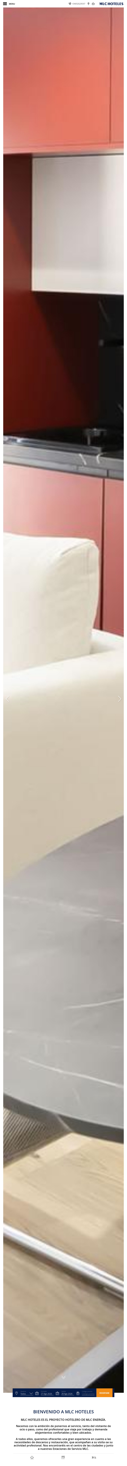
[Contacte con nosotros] (93, 3)
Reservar (104, 1393)
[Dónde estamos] (88, 3)
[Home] (111, 3)
